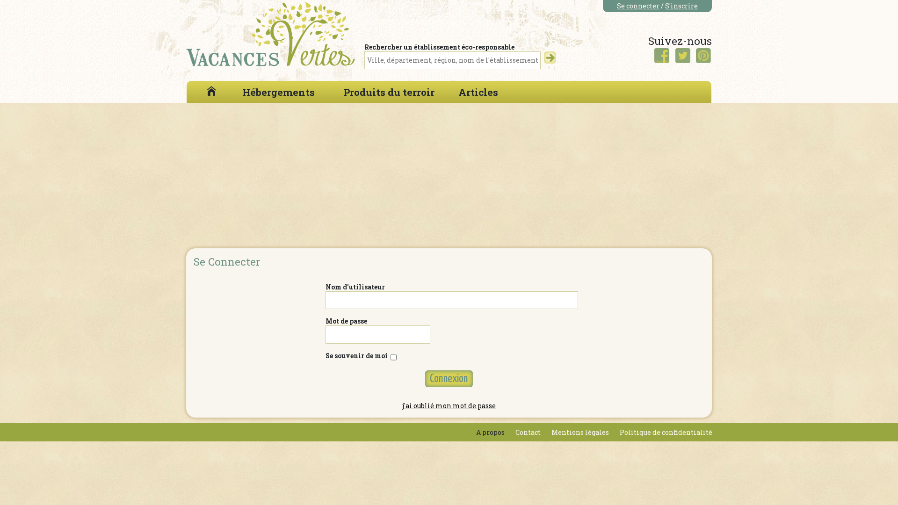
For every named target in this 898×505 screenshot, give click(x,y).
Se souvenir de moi (358, 355)
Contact (528, 432)
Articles (478, 92)
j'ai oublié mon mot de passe (449, 405)
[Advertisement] (449, 173)
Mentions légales (580, 432)
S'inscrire (681, 5)
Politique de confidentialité (666, 432)
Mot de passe (346, 321)
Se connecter (638, 5)
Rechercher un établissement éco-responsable (439, 47)
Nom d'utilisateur (355, 286)
